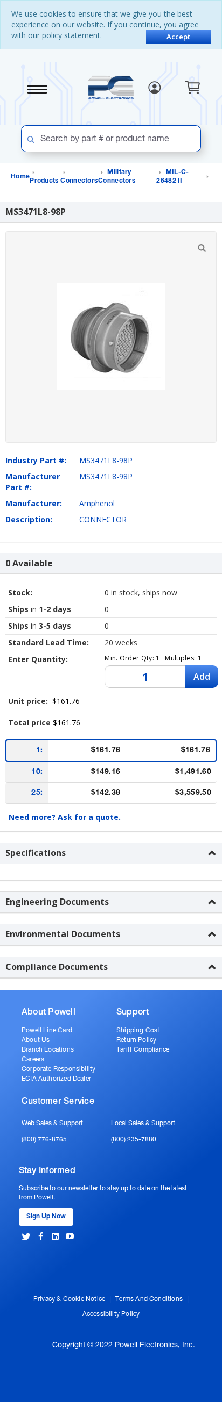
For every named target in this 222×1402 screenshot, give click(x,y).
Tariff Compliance (142, 1050)
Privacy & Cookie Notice (69, 1299)
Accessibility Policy (111, 1314)
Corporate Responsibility (58, 1069)
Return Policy (136, 1040)
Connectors (79, 181)
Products (44, 181)
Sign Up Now (46, 1216)
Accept (178, 36)
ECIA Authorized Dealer (56, 1079)
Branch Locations (48, 1050)
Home (20, 177)
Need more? (65, 817)
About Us (36, 1040)
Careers (33, 1059)
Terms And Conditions (149, 1299)
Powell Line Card (47, 1030)
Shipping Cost (137, 1030)
